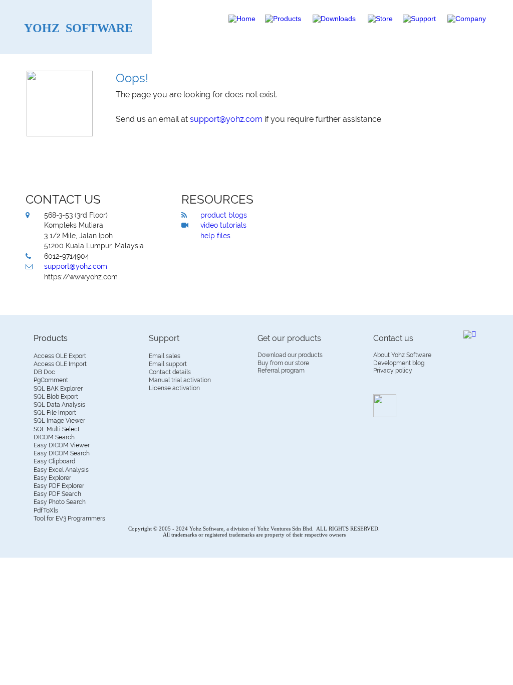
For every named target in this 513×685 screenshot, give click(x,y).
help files (215, 236)
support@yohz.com (75, 266)
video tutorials (223, 225)
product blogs (223, 215)
